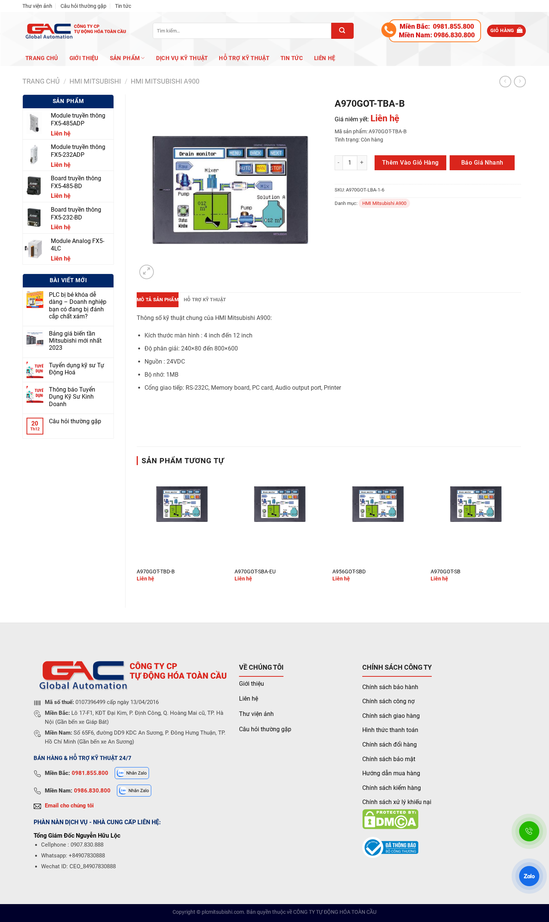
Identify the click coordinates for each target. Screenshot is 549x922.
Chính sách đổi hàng (389, 744)
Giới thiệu (251, 683)
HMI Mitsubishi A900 (165, 81)
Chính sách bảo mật (388, 759)
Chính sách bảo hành (390, 687)
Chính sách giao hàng (391, 715)
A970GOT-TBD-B (156, 572)
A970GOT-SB (445, 572)
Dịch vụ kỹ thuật (182, 58)
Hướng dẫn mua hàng (391, 773)
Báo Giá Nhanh (482, 162)
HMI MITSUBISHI (95, 81)
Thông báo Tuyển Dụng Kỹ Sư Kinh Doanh (72, 396)
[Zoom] (146, 272)
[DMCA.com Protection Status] (390, 818)
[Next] (520, 534)
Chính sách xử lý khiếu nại (396, 802)
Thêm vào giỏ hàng (410, 162)
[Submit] (342, 31)
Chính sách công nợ (388, 701)
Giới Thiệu (84, 58)
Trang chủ (41, 58)
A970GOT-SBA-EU (255, 572)
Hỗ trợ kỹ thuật (244, 58)
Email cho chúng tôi (69, 805)
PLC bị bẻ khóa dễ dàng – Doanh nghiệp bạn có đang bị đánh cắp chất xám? (77, 305)
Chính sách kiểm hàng (391, 787)
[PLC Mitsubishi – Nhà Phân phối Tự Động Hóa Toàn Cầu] (74, 30)
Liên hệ (324, 58)
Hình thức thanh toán (390, 729)
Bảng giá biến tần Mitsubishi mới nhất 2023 (75, 340)
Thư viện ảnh (37, 6)
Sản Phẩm (125, 58)
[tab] (158, 299)
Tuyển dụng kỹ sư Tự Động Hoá (76, 369)
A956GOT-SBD (349, 572)
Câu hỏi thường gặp (83, 6)
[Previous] (137, 534)
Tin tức (123, 6)
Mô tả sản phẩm (158, 299)
